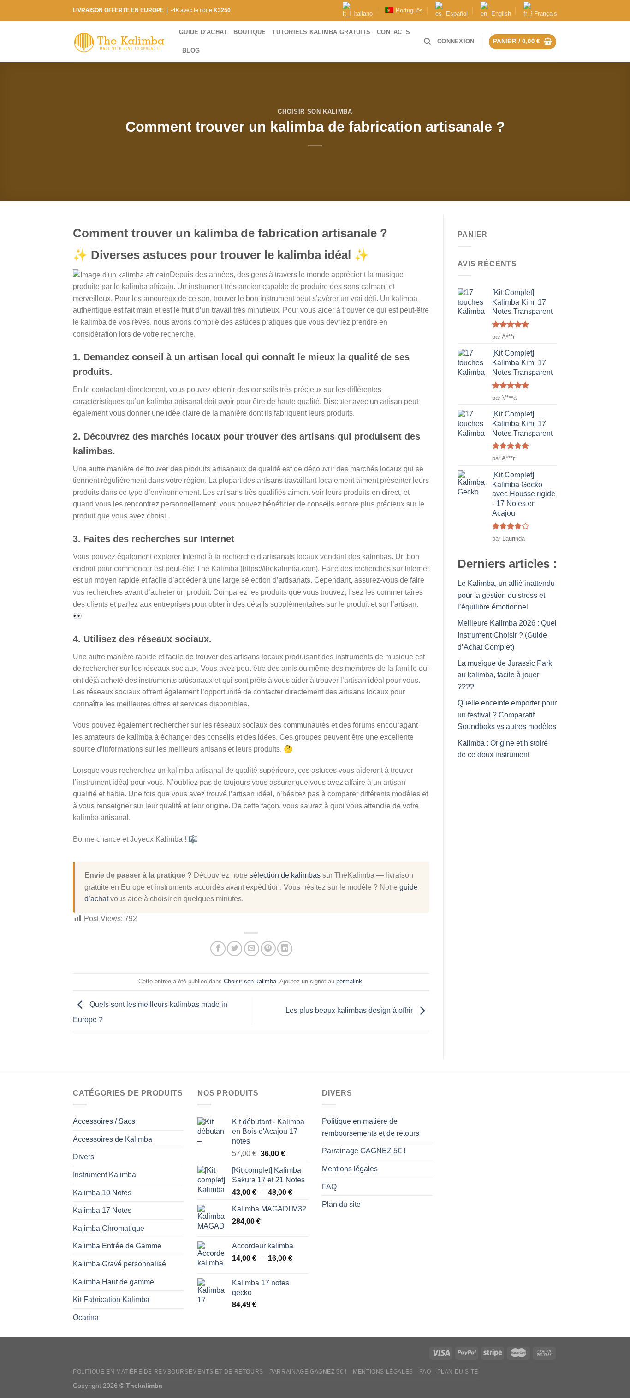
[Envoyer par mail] (251, 948)
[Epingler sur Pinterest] (268, 948)
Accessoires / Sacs (104, 1121)
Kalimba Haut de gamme (113, 1282)
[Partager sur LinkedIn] (284, 948)
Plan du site (341, 1204)
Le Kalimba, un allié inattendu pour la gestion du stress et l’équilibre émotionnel (506, 595)
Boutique (249, 32)
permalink (349, 981)
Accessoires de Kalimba (112, 1139)
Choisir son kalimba (315, 111)
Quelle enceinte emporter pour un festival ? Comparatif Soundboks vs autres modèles (507, 714)
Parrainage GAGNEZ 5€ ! (363, 1151)
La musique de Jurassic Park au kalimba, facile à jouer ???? (505, 675)
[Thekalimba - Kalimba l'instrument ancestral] (119, 41)
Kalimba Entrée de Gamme (117, 1246)
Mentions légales (350, 1169)
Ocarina (86, 1317)
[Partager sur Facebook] (218, 948)
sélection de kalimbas (285, 875)
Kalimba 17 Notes (102, 1210)
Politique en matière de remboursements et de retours (370, 1127)
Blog (191, 50)
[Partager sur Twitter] (234, 948)
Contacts (393, 32)
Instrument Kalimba (104, 1175)
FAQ (329, 1187)
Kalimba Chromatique (108, 1228)
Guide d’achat (203, 32)
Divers (83, 1157)
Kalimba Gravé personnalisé (119, 1264)
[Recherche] (427, 41)
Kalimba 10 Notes (102, 1193)
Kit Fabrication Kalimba (111, 1299)
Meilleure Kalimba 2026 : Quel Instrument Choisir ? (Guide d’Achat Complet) (507, 635)
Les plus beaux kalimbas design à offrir (350, 1010)
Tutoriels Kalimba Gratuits (321, 32)
